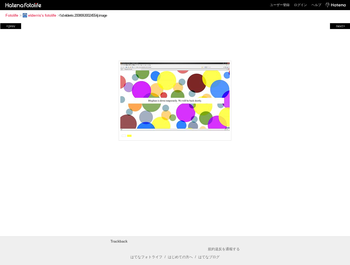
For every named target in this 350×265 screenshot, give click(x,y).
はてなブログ (209, 257)
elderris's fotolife (42, 15)
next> (340, 26)
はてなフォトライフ (146, 257)
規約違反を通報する (224, 249)
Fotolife (11, 15)
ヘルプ (316, 5)
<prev (10, 26)
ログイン (300, 5)
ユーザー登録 (280, 5)
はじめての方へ (180, 257)
